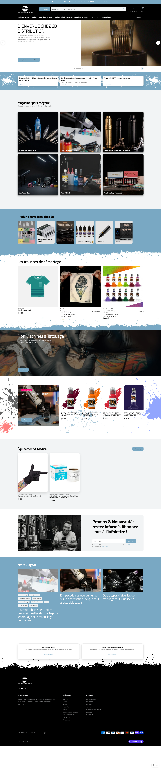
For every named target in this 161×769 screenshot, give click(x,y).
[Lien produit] (80, 286)
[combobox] (96, 9)
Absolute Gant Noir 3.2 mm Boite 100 (29, 496)
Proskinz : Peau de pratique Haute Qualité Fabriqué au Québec (67, 314)
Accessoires (66, 707)
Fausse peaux (63, 311)
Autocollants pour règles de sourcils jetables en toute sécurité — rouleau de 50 (64, 497)
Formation (89, 704)
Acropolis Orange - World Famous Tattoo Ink (90, 415)
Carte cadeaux (66, 720)
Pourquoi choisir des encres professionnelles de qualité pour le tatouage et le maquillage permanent (38, 615)
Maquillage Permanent (69, 715)
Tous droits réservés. (33, 733)
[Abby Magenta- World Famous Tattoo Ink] (70, 415)
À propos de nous (90, 699)
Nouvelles (89, 712)
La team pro (89, 702)
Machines (65, 699)
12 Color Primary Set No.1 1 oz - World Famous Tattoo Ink (111, 316)
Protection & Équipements (25, 494)
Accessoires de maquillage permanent (60, 494)
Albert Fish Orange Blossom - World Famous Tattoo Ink (112, 415)
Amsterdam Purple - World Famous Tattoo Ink (132, 415)
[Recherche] (123, 9)
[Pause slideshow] (142, 68)
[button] (133, 9)
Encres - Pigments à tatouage (69, 412)
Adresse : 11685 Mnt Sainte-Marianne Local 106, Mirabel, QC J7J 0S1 (36, 699)
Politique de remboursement (94, 709)
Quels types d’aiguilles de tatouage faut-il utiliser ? (118, 597)
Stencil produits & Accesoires (70, 712)
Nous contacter (22, 704)
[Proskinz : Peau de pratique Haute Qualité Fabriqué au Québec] (80, 314)
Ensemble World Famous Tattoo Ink (109, 312)
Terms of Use (105, 546)
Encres (65, 702)
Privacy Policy (128, 545)
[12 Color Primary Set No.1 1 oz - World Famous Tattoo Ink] (123, 313)
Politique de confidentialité (24, 742)
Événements (89, 715)
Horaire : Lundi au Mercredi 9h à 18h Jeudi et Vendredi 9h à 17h (34, 702)
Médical (65, 709)
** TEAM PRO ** (67, 717)
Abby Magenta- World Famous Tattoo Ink (70, 415)
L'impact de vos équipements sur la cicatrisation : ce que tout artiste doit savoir (79, 599)
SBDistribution (24, 733)
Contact (88, 707)
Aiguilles (65, 704)
